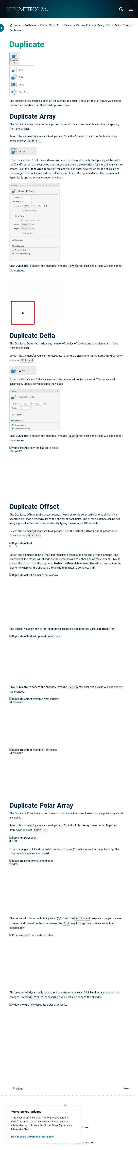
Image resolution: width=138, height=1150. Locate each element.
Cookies (83, 1127)
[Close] (74, 1112)
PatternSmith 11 (50, 25)
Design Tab (104, 25)
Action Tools (122, 25)
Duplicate (15, 30)
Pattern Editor (84, 25)
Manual (68, 25)
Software (30, 25)
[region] (44, 1124)
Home (17, 25)
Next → (128, 1088)
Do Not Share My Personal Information (32, 1136)
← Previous (16, 1088)
